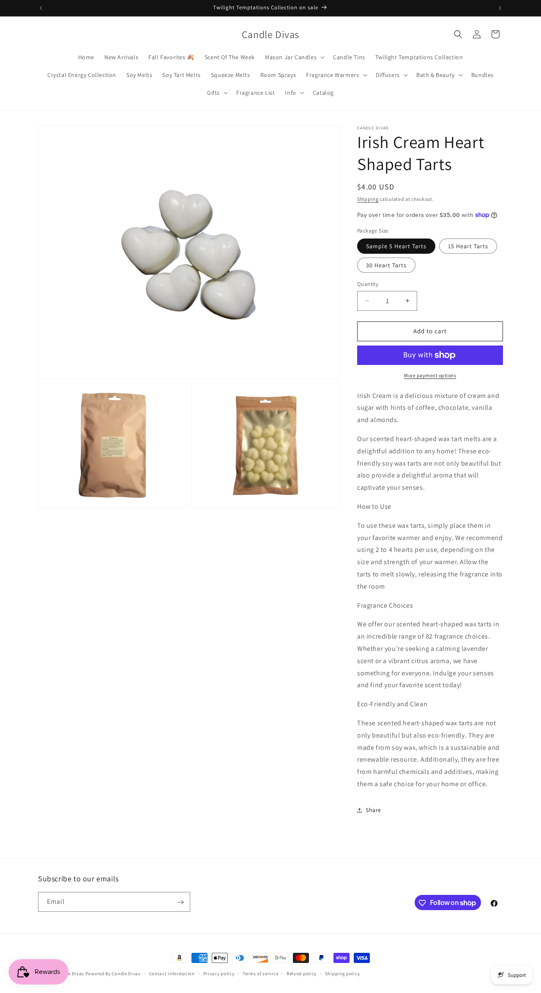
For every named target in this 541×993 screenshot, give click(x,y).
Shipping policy (342, 973)
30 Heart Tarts (386, 265)
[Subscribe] (180, 902)
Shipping (368, 199)
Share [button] (373, 810)
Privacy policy (219, 973)
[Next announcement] (500, 8)
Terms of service (260, 973)
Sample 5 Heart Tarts (396, 246)
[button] (294, 57)
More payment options (430, 375)
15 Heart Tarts (468, 246)
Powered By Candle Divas (113, 974)
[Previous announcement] (41, 8)
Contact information (172, 973)
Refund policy (302, 973)
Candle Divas (69, 974)
